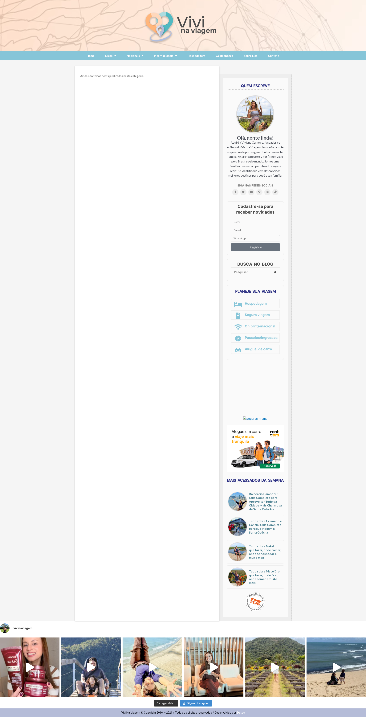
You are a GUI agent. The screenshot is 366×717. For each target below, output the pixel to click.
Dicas (108, 55)
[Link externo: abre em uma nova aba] (255, 418)
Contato (273, 55)
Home (91, 55)
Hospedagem (196, 55)
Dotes (241, 712)
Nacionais (133, 55)
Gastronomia (224, 55)
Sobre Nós (250, 55)
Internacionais (163, 55)
